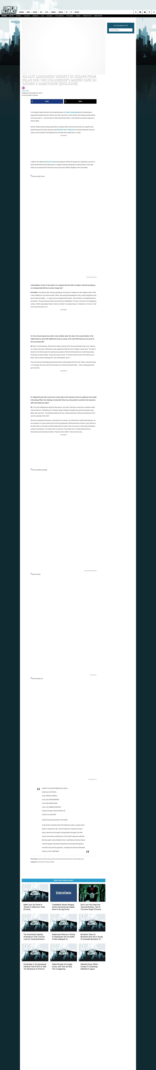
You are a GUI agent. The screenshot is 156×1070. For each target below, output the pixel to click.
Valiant (52, 862)
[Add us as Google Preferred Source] (140, 12)
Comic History (98, 16)
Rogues (78, 16)
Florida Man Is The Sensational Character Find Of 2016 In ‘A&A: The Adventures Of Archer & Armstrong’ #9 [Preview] (35, 966)
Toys (46, 12)
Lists (42, 16)
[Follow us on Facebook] (149, 12)
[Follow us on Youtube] (145, 12)
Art (41, 12)
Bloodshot (60, 130)
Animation (35, 16)
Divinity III (65, 859)
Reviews (18, 16)
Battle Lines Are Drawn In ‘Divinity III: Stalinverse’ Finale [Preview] (34, 907)
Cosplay (11, 16)
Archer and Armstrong (44, 859)
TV (71, 12)
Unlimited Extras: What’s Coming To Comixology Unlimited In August (89, 966)
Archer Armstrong (57, 859)
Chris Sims (25, 91)
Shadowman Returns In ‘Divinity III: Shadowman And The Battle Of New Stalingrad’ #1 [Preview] (63, 936)
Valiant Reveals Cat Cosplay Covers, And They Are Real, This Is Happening (62, 966)
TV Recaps (27, 16)
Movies (77, 12)
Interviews (41, 862)
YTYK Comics (69, 16)
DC (66, 12)
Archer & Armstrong (71, 112)
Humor (35, 12)
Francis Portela (51, 162)
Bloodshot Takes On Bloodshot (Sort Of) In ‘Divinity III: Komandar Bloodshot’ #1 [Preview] (92, 936)
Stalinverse (80, 859)
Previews (47, 862)
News (28, 12)
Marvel (61, 12)
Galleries (49, 16)
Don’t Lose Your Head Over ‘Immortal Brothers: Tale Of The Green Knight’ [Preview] (91, 907)
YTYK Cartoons (59, 16)
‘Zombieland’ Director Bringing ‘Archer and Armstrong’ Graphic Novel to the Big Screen (63, 907)
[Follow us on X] (154, 12)
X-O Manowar (70, 130)
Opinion (21, 12)
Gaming (53, 12)
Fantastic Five (87, 16)
